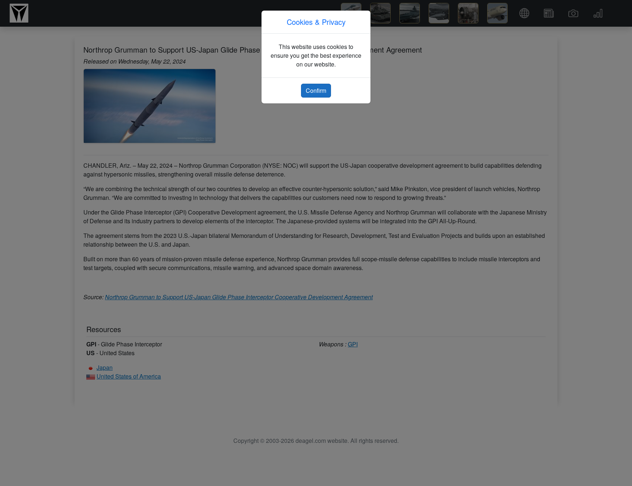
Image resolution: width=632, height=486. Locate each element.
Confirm (316, 90)
